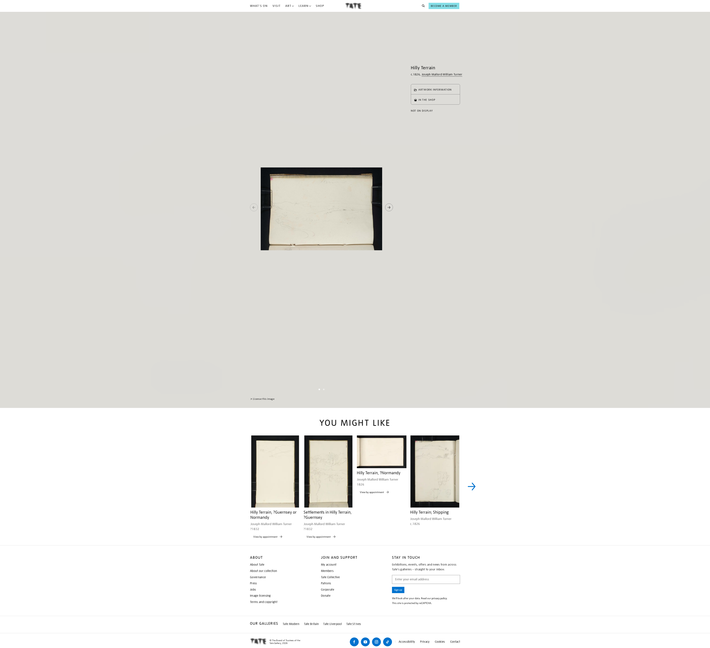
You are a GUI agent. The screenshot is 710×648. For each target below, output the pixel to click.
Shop (320, 6)
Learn (304, 6)
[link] (262, 639)
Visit (277, 6)
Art (288, 6)
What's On (259, 6)
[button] (422, 6)
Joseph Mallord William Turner (442, 74)
